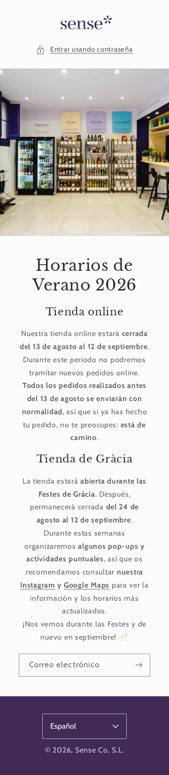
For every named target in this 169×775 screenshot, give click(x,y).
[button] (84, 50)
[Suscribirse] (139, 664)
